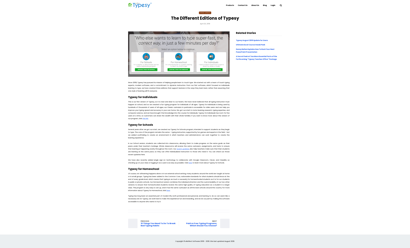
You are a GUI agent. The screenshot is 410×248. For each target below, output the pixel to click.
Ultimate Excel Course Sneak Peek (250, 45)
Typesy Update (205, 13)
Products (230, 5)
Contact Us (242, 5)
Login (273, 5)
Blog (265, 5)
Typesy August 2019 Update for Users (252, 40)
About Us (255, 5)
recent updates (183, 149)
